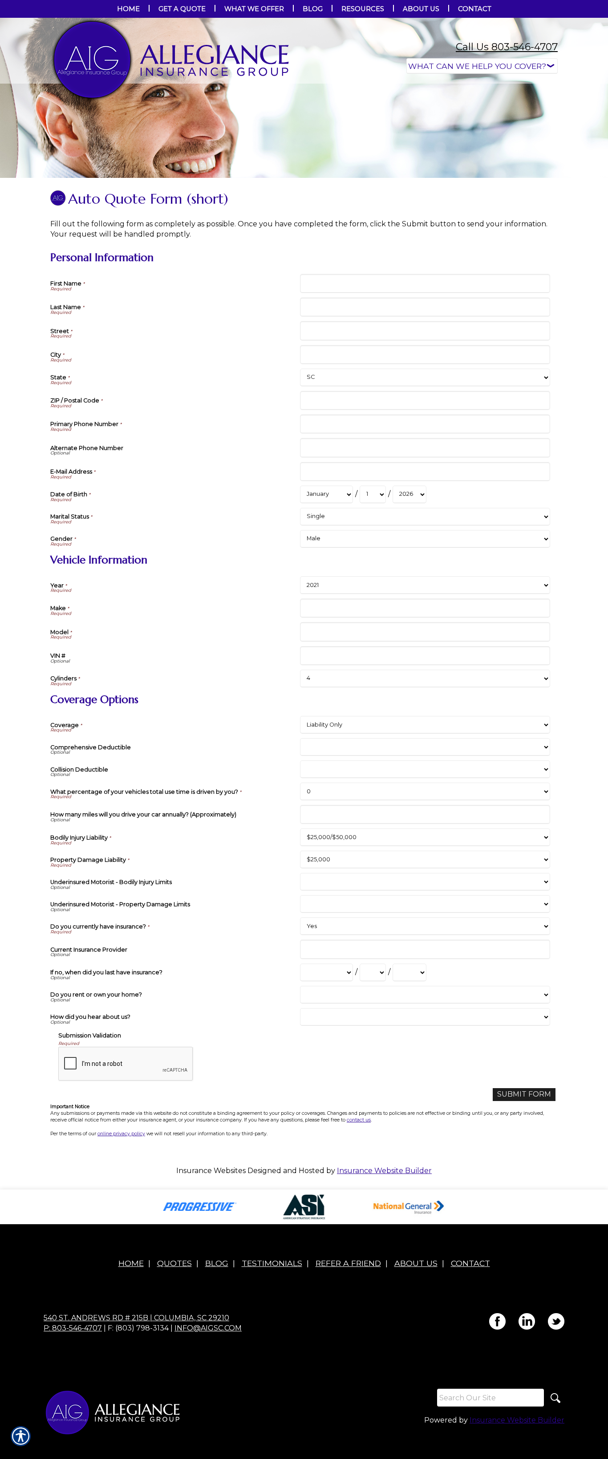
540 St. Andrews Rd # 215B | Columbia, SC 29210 (136, 1318)
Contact (470, 1263)
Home (131, 1263)
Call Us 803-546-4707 (507, 47)
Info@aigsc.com (208, 1328)
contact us (359, 1120)
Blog (216, 1263)
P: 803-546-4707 (73, 1328)
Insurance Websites (211, 1170)
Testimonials (272, 1263)
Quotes (174, 1263)
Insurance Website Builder (384, 1170)
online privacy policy (121, 1134)
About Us (416, 1263)
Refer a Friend (348, 1263)
